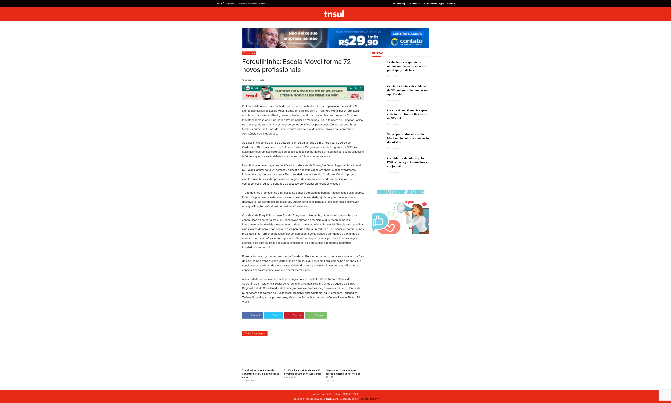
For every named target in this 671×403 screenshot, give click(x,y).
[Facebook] (439, 14)
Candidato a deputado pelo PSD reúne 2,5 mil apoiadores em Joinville (407, 162)
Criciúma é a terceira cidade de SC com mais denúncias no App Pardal (407, 90)
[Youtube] (451, 14)
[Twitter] (445, 14)
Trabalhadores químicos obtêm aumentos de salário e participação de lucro (260, 374)
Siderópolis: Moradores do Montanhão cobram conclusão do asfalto (408, 138)
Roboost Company (369, 398)
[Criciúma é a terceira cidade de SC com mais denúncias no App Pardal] (303, 354)
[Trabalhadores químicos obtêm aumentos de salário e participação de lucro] (261, 354)
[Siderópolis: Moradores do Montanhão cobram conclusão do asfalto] (378, 138)
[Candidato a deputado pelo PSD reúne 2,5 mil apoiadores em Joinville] (378, 161)
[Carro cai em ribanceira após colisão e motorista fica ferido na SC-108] (345, 354)
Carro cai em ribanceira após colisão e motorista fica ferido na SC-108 (343, 374)
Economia (249, 53)
